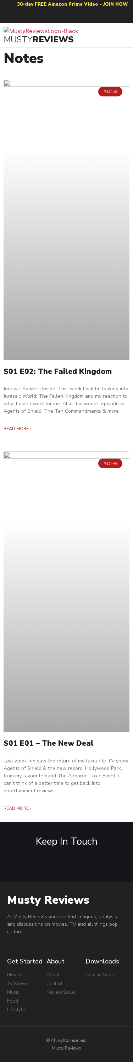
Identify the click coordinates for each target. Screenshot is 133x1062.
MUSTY (18, 39)
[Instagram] (66, 15)
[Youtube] (53, 15)
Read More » (18, 429)
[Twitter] (80, 15)
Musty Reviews (48, 900)
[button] (124, 35)
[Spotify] (94, 15)
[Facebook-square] (39, 15)
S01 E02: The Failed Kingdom (58, 371)
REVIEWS (53, 39)
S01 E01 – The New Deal (49, 743)
